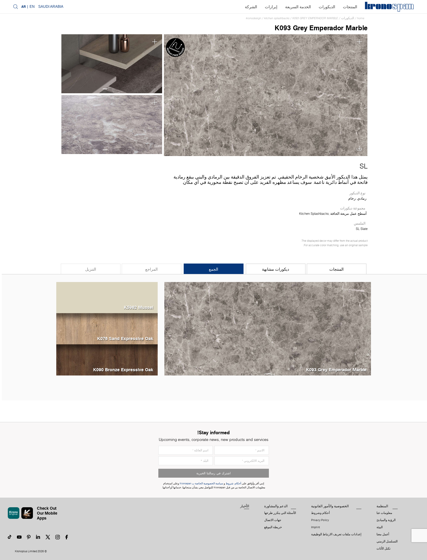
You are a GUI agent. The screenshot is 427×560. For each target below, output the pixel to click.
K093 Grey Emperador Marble (315, 18)
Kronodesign (253, 18)
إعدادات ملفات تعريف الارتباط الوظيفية (336, 534)
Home (360, 18)
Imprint (315, 527)
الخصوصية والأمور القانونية (330, 506)
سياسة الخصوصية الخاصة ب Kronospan (201, 483)
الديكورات (327, 7)
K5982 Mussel (138, 307)
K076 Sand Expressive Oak (125, 338)
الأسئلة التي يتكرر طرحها (280, 513)
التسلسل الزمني (387, 541)
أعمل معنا (383, 534)
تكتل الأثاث (384, 548)
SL (364, 166)
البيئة (380, 527)
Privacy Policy (320, 520)
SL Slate (362, 229)
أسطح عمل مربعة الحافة (348, 213)
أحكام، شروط (233, 483)
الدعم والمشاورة (276, 506)
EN (32, 6)
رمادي (362, 198)
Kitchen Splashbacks (276, 18)
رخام (352, 198)
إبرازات (271, 7)
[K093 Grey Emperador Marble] (266, 95)
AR (23, 6)
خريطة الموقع (273, 527)
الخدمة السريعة (298, 7)
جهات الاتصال (272, 520)
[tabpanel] (111, 63)
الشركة (251, 7)
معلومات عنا (384, 513)
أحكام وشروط (320, 513)
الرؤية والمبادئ (386, 520)
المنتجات (350, 7)
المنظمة (382, 506)
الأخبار (244, 506)
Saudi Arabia (50, 6)
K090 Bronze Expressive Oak (123, 369)
